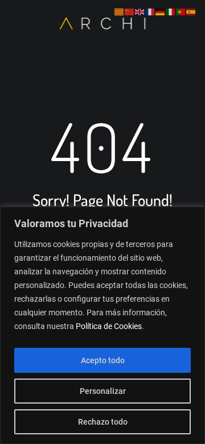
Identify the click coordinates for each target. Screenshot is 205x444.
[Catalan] (119, 12)
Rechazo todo (103, 421)
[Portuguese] (181, 12)
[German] (160, 12)
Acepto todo (103, 360)
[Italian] (171, 12)
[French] (150, 12)
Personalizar (103, 391)
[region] (102, 325)
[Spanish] (191, 12)
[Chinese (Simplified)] (130, 12)
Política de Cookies (109, 326)
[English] (140, 12)
